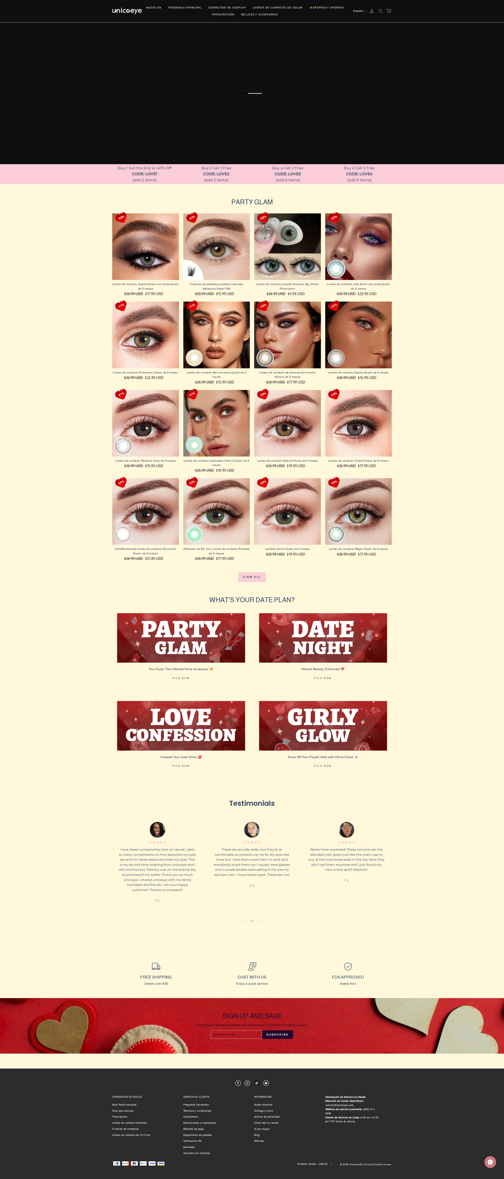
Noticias (259, 1140)
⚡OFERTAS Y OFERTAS (326, 7)
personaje (189, 1147)
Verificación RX (192, 1140)
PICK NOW (181, 678)
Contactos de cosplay (227, 7)
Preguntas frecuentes (196, 1104)
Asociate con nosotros (196, 1153)
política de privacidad (267, 1116)
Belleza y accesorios (259, 14)
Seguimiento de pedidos (197, 1135)
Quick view (145, 283)
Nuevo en (153, 7)
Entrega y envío (263, 1110)
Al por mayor (262, 1128)
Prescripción (223, 14)
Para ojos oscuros (123, 1110)
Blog (256, 1135)
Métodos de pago (193, 1128)
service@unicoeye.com (340, 1105)
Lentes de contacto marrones (129, 1122)
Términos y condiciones (197, 1110)
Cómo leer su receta (266, 1122)
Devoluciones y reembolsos (199, 1122)
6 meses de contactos (125, 1128)
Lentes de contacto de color (277, 7)
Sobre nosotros (263, 1104)
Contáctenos (190, 1116)
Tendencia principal (185, 7)
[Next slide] (258, 921)
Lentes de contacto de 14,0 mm (131, 1135)
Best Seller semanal (124, 1104)
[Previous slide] (246, 921)
